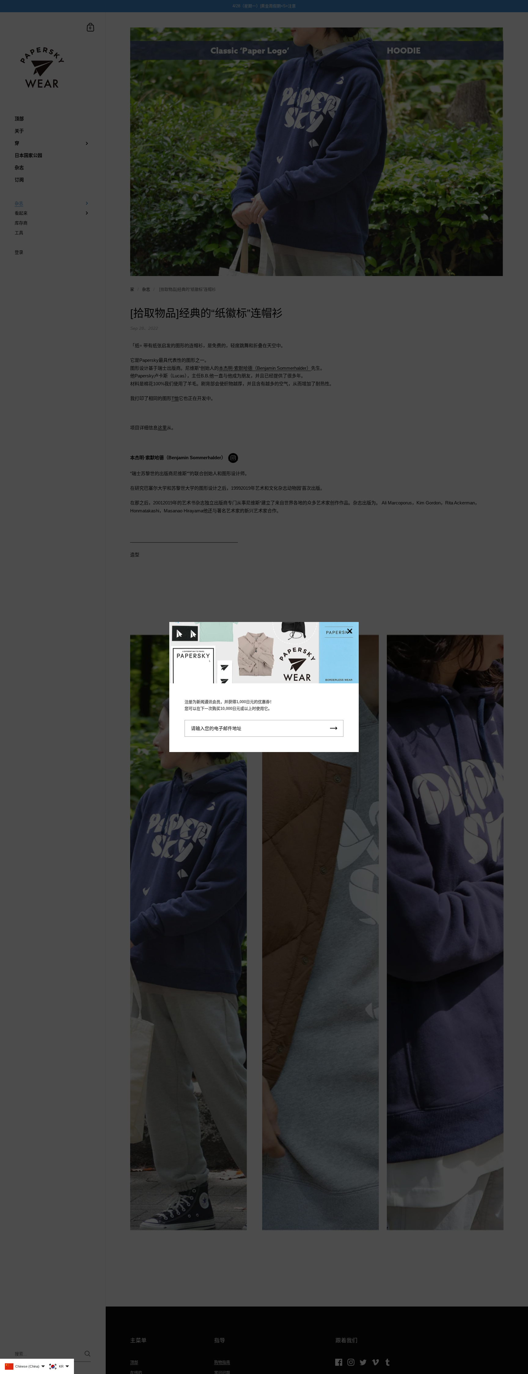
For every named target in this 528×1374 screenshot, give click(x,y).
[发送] (333, 728)
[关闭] (349, 631)
